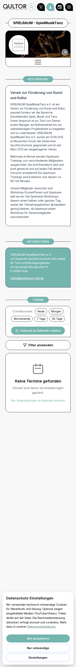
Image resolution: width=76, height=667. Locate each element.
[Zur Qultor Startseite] (15, 7)
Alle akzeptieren (38, 638)
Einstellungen (38, 657)
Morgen (56, 311)
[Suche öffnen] (31, 7)
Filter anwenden (40, 345)
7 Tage (41, 318)
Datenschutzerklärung (41, 626)
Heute (41, 311)
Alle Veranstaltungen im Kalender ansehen (38, 400)
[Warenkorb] (41, 7)
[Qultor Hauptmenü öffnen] (69, 7)
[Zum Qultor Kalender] (60, 7)
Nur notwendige (38, 648)
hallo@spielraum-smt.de (27, 278)
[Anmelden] (50, 7)
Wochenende (22, 318)
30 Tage (57, 318)
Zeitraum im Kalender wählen (40, 330)
